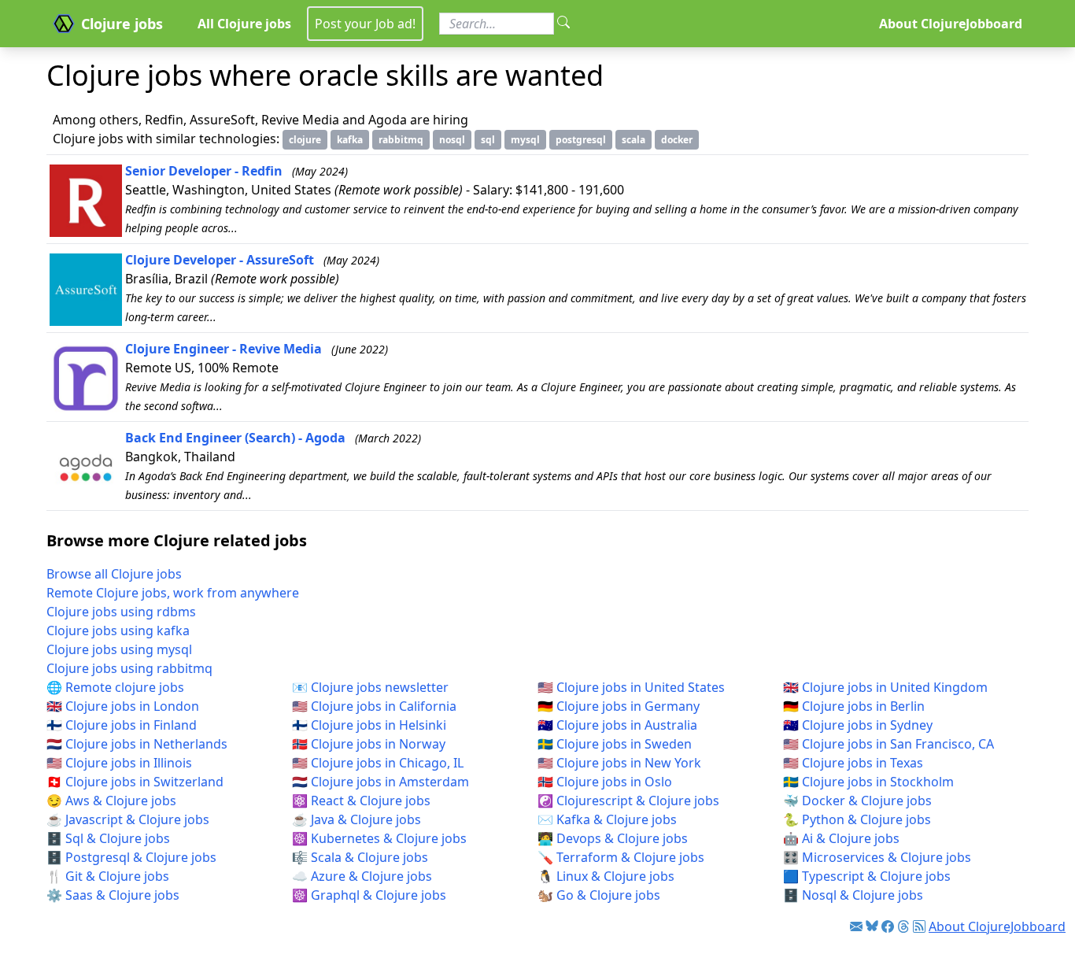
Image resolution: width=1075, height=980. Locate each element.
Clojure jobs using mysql (119, 649)
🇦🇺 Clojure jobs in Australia (617, 725)
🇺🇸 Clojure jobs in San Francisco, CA (888, 744)
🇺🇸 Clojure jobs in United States (631, 687)
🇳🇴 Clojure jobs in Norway (368, 744)
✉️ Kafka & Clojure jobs (607, 819)
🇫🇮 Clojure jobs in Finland (121, 725)
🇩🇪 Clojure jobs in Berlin (854, 706)
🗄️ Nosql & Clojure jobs (853, 895)
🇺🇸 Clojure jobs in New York (619, 762)
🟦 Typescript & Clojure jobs (867, 876)
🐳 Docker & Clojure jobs (857, 800)
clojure (305, 139)
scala (633, 139)
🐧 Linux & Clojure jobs (606, 876)
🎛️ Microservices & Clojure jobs (877, 857)
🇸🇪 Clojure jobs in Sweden (615, 744)
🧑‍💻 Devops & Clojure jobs (613, 838)
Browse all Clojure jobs (114, 573)
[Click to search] (563, 24)
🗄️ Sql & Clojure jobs (108, 838)
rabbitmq (401, 139)
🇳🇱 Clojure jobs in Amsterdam (380, 781)
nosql (452, 139)
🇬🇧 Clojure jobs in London (122, 706)
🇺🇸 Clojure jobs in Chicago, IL (378, 762)
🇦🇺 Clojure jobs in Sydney (858, 725)
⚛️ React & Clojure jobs (361, 800)
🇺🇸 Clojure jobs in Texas (853, 762)
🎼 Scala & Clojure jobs (360, 857)
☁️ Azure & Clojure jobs (362, 876)
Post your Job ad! (365, 23)
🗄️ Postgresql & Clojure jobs (131, 857)
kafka (350, 139)
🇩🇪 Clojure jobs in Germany (619, 706)
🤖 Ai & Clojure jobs (841, 838)
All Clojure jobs (244, 23)
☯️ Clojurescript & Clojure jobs (628, 800)
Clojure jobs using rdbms (121, 611)
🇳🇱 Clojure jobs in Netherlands (136, 744)
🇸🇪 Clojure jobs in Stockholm (868, 781)
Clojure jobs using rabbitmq (129, 668)
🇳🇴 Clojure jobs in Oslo (605, 781)
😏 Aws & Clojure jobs (111, 800)
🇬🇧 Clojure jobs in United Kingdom (885, 687)
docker (677, 139)
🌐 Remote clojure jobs (115, 687)
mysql (525, 139)
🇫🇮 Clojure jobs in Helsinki (369, 725)
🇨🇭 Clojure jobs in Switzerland (134, 781)
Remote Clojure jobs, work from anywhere (172, 592)
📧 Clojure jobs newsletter (370, 687)
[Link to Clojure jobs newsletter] (856, 926)
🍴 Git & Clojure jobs (107, 876)
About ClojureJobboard (950, 23)
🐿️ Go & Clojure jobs (599, 895)
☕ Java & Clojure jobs (356, 819)
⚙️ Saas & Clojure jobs (112, 895)
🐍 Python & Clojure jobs (857, 819)
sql (488, 139)
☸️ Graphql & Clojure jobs (369, 895)
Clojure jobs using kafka (118, 630)
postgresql (581, 139)
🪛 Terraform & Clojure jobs (621, 857)
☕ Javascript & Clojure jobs (127, 819)
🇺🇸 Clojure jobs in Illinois (119, 762)
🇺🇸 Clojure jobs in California (374, 706)
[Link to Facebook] (887, 926)
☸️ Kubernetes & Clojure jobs (379, 838)
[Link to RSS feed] (919, 926)
